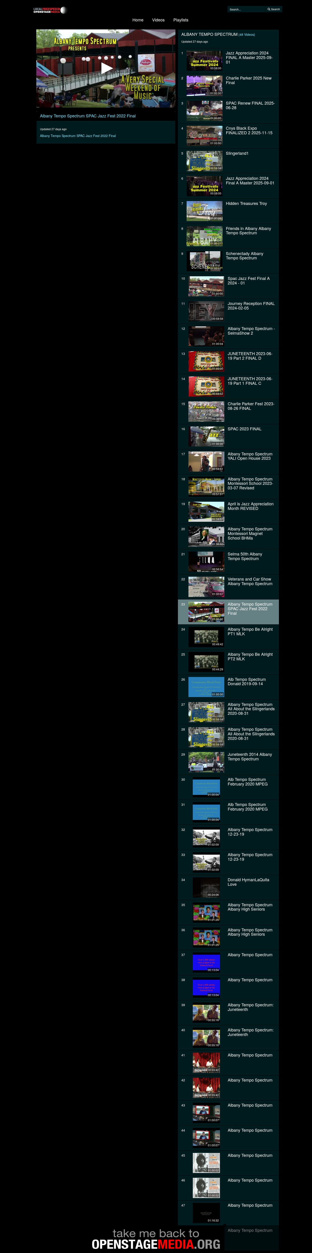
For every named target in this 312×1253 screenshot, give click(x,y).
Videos (158, 20)
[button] (106, 68)
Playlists (180, 20)
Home (137, 20)
